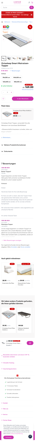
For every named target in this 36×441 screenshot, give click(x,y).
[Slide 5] (24, 58)
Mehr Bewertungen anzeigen (12, 240)
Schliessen (8, 437)
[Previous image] (3, 39)
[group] (5, 71)
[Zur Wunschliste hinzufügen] (3, 99)
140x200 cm (17, 77)
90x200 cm (6, 77)
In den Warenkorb (22, 98)
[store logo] (17, 2)
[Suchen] (31, 7)
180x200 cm (18, 82)
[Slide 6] (29, 58)
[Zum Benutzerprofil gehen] (29, 2)
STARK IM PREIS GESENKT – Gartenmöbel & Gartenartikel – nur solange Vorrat (15, 14)
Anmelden (14, 247)
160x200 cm (6, 82)
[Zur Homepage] (2, 22)
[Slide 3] (14, 58)
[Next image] (31, 39)
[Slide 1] (3, 58)
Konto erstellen (25, 247)
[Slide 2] (9, 58)
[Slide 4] (19, 58)
